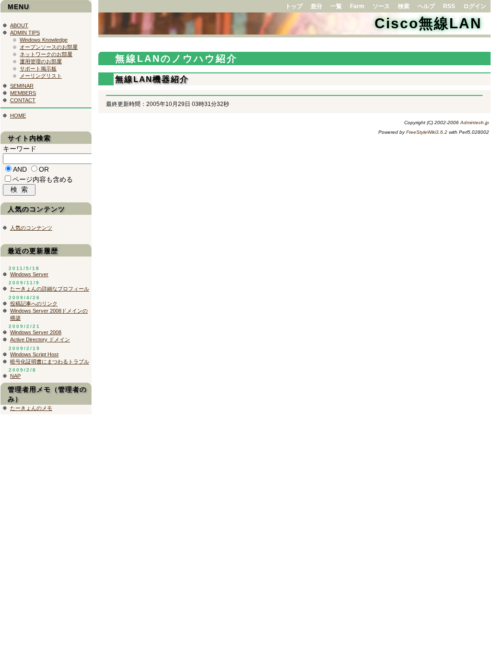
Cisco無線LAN (428, 23)
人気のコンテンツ (31, 228)
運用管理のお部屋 (41, 61)
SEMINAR (22, 86)
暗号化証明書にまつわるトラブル (49, 361)
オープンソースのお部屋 (49, 47)
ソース (381, 6)
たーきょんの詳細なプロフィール (49, 289)
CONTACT (22, 100)
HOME (18, 115)
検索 (403, 6)
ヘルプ (426, 6)
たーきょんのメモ (31, 408)
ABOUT (19, 25)
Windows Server (29, 274)
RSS (449, 6)
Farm (357, 6)
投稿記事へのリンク (34, 303)
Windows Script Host (34, 354)
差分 (316, 6)
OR (44, 169)
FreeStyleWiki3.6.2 (426, 132)
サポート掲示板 (38, 68)
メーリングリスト (41, 76)
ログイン (474, 6)
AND (20, 169)
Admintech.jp (474, 122)
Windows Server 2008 (35, 332)
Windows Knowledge (44, 40)
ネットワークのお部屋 (46, 54)
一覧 (336, 6)
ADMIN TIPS (25, 32)
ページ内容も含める (42, 179)
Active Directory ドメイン (40, 339)
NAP (15, 376)
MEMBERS (23, 93)
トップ (294, 6)
